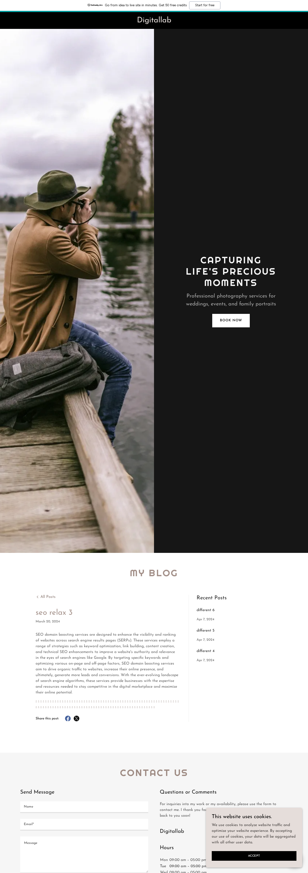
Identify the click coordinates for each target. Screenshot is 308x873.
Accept (254, 855)
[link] (154, 21)
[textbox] (84, 807)
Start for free (204, 5)
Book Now (231, 320)
